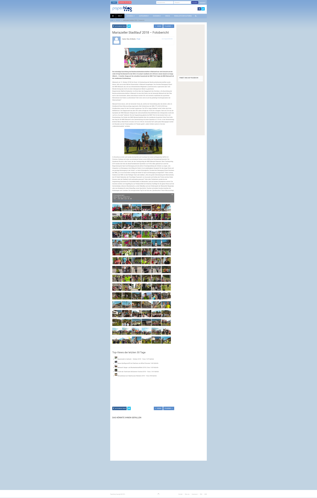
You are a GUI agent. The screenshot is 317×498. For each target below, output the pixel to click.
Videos (167, 16)
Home (114, 2)
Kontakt (180, 494)
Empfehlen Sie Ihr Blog (125, 2)
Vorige (159, 26)
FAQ (201, 494)
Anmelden (194, 2)
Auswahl (130, 16)
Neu (119, 16)
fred (138, 39)
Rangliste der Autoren (183, 16)
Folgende (168, 26)
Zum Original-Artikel (166, 38)
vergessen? (202, 2)
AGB (205, 494)
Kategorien (143, 16)
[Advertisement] (165, 9)
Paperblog (113, 494)
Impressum (195, 494)
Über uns (187, 494)
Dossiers (156, 16)
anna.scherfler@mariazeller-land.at (128, 200)
